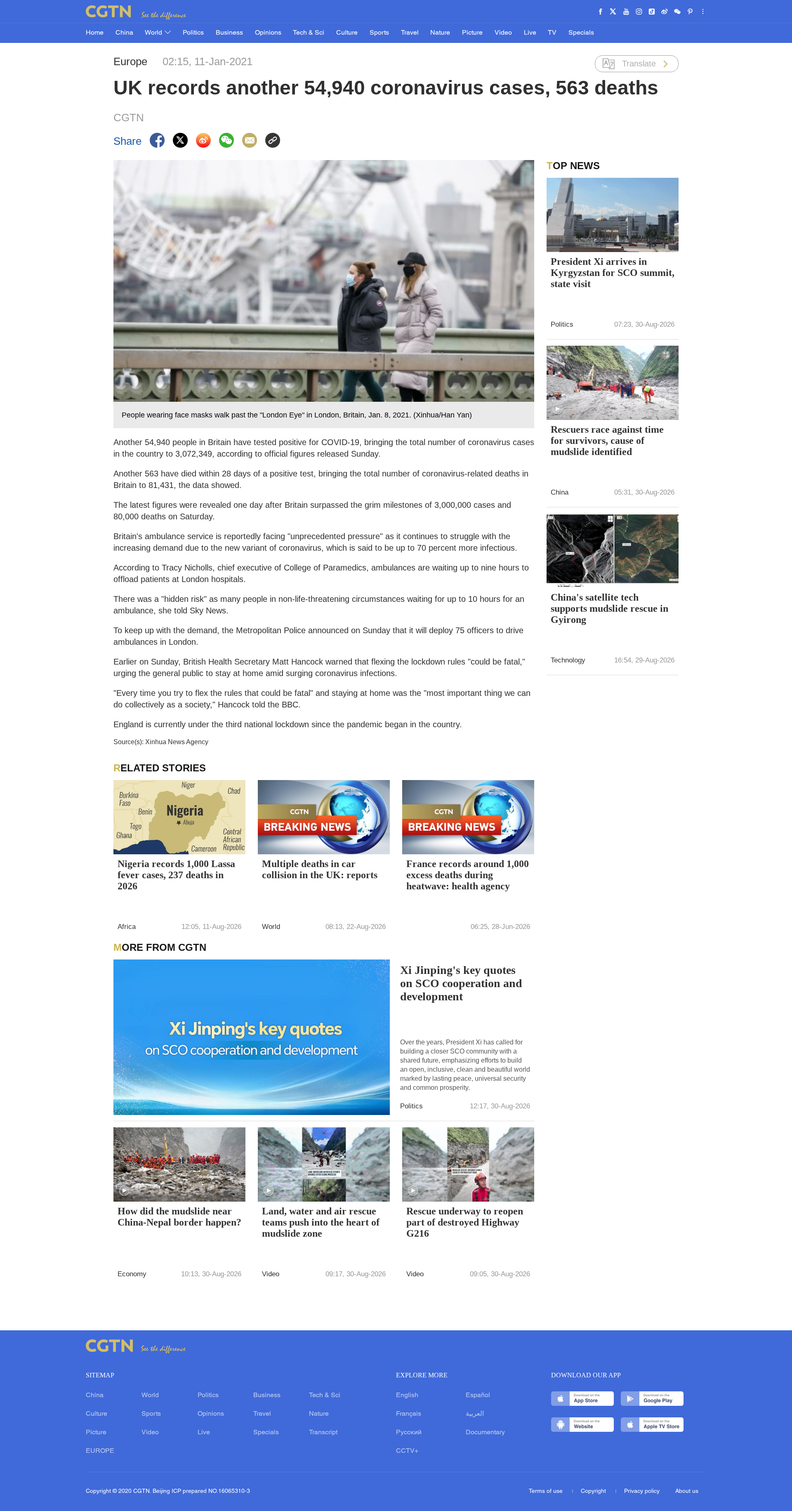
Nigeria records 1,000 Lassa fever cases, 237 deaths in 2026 (176, 874)
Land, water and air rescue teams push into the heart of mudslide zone (321, 1222)
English (407, 1395)
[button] (124, 1191)
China (124, 33)
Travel (410, 33)
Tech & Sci (308, 33)
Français (408, 1414)
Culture (347, 33)
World (154, 33)
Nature (440, 33)
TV (552, 33)
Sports (379, 33)
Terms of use (546, 1491)
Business (229, 33)
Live (530, 33)
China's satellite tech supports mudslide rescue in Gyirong (609, 608)
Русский (409, 1433)
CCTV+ (407, 1451)
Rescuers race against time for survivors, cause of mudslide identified (607, 440)
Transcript (323, 1433)
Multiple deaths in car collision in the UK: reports (319, 869)
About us (686, 1491)
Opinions (268, 33)
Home (95, 33)
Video (503, 33)
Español (478, 1395)
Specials (581, 33)
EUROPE (100, 1451)
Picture (472, 33)
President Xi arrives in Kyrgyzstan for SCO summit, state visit (612, 272)
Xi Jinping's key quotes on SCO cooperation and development (461, 983)
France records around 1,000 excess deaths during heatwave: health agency (467, 874)
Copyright (594, 1491)
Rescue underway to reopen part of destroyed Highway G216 (464, 1222)
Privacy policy (642, 1491)
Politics (193, 33)
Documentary (485, 1433)
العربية (475, 1414)
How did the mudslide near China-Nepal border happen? (179, 1217)
